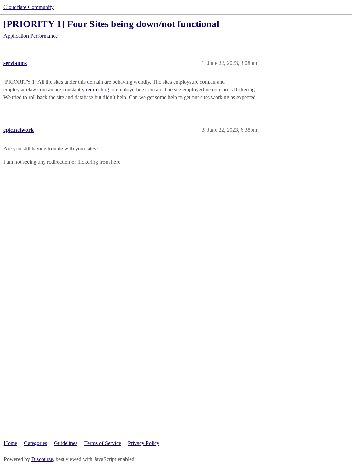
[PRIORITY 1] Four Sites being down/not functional (111, 24)
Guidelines (65, 443)
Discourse (42, 459)
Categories (35, 443)
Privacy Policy (144, 443)
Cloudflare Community (28, 7)
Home (10, 443)
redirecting (97, 89)
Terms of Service (102, 443)
